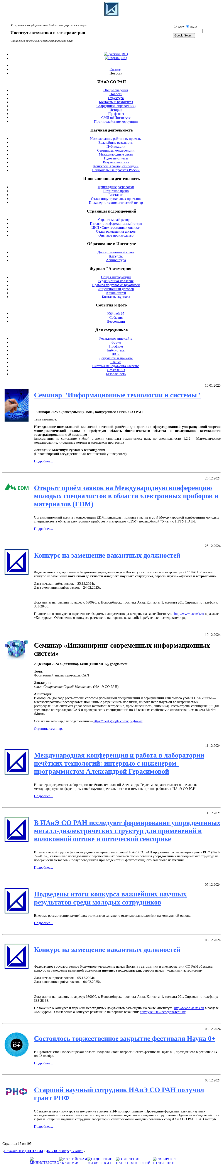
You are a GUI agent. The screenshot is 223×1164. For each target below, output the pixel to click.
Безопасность (116, 374)
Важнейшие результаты (115, 142)
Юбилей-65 (115, 313)
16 (48, 1151)
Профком (116, 346)
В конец (77, 1151)
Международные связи (116, 154)
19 (59, 1151)
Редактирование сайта (115, 338)
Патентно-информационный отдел (116, 223)
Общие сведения (115, 90)
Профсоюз (116, 114)
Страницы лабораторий (115, 219)
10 (28, 1151)
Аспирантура (116, 260)
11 (31, 1151)
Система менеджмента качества (115, 366)
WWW (181, 27)
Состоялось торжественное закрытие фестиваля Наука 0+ (124, 1038)
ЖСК (116, 354)
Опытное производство (115, 235)
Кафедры (116, 256)
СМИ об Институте (115, 117)
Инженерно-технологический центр (116, 202)
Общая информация (116, 277)
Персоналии (116, 321)
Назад (21, 1151)
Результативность (116, 162)
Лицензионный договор (116, 289)
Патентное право (116, 191)
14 (41, 1151)
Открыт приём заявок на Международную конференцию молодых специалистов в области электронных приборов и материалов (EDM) (126, 496)
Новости (116, 94)
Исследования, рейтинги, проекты (116, 138)
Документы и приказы (116, 358)
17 (52, 1151)
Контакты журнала (116, 297)
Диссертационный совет (116, 252)
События (116, 317)
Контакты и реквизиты (116, 102)
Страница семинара (48, 728)
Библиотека (116, 350)
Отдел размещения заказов (116, 231)
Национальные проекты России (116, 170)
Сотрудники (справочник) (115, 106)
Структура (116, 98)
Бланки (115, 362)
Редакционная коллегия (115, 281)
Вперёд (66, 1151)
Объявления (116, 370)
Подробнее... (43, 461)
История (116, 110)
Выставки (115, 195)
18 (55, 1151)
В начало (10, 1151)
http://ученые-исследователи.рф (163, 1012)
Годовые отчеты (116, 158)
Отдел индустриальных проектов (116, 199)
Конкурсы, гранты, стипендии (116, 166)
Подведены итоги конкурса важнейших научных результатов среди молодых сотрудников (110, 898)
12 (34, 1151)
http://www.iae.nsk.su (189, 614)
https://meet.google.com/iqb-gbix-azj (118, 721)
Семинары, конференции (116, 150)
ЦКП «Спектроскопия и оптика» (115, 227)
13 (38, 1151)
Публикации (115, 146)
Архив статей (116, 293)
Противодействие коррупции (116, 121)
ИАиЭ (193, 27)
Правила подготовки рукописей (116, 285)
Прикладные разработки (116, 187)
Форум (116, 342)
